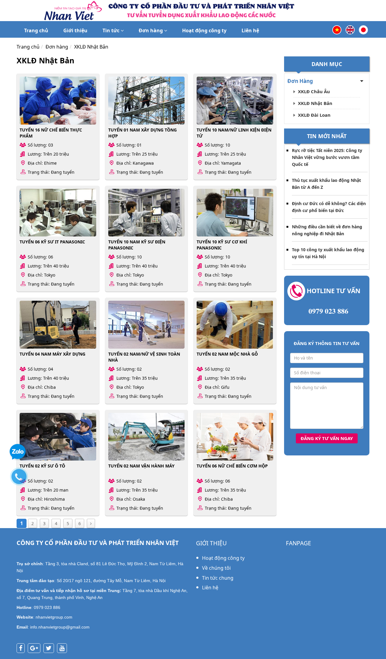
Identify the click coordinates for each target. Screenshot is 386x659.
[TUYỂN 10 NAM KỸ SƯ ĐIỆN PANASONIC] (146, 212)
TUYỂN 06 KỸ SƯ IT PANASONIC (52, 242)
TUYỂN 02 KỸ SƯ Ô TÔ (42, 466)
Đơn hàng (151, 30)
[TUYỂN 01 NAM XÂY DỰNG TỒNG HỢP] (146, 100)
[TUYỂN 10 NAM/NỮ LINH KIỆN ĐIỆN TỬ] (235, 100)
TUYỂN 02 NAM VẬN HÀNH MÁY (141, 466)
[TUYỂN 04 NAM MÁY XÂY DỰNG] (58, 324)
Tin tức (112, 30)
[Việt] (336, 29)
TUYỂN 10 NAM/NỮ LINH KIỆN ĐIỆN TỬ (234, 133)
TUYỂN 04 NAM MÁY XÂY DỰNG (52, 354)
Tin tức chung (217, 578)
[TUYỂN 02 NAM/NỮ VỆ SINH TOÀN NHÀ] (146, 324)
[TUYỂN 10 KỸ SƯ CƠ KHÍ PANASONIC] (235, 212)
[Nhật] (363, 29)
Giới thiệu (75, 30)
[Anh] (350, 29)
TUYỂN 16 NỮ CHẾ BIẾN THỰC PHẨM (51, 133)
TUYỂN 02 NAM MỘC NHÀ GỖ (227, 354)
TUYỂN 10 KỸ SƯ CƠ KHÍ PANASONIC (222, 245)
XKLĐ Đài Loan (314, 115)
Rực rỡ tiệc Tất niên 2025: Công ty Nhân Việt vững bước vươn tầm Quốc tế (327, 157)
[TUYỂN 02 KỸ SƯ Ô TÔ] (58, 437)
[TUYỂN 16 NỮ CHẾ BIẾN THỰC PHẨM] (58, 100)
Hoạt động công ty (204, 30)
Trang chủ (36, 30)
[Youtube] (63, 648)
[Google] (35, 648)
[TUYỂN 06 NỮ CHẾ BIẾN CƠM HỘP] (235, 437)
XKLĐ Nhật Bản (315, 103)
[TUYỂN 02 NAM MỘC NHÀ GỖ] (235, 324)
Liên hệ (250, 30)
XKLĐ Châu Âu (314, 91)
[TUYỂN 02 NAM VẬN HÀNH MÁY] (146, 437)
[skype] (50, 648)
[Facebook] (22, 648)
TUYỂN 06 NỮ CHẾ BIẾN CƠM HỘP (232, 466)
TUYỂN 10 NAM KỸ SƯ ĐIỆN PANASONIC (136, 245)
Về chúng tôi (216, 568)
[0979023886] (22, 479)
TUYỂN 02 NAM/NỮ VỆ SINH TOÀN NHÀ (144, 357)
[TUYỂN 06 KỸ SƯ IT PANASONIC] (58, 212)
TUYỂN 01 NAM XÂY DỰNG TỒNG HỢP (142, 133)
